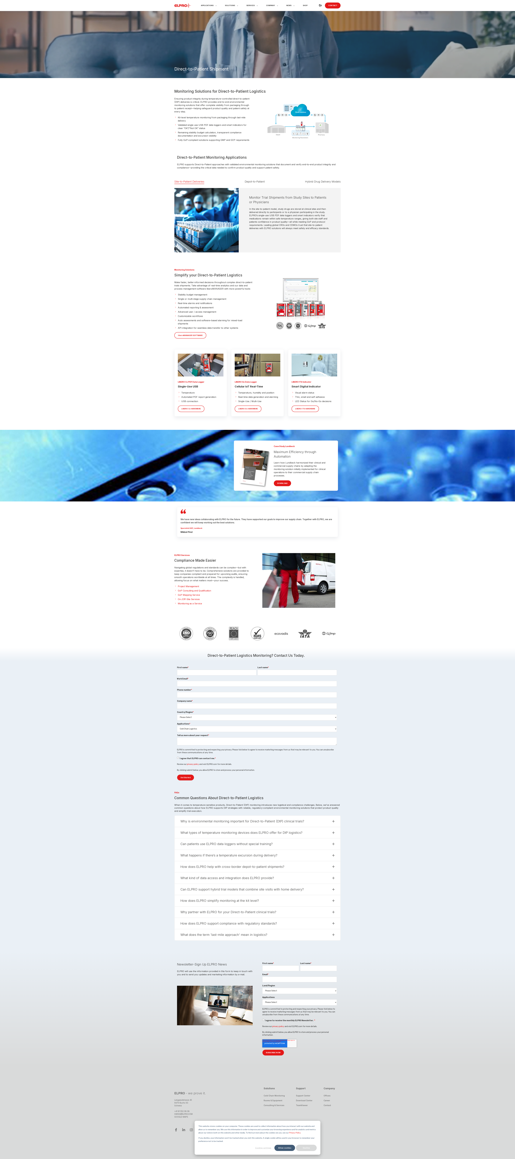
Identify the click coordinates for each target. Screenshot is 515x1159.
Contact (327, 1105)
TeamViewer (302, 1105)
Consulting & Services (274, 1105)
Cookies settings (263, 1148)
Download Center (304, 1100)
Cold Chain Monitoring (274, 1095)
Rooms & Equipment (273, 1100)
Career (327, 1100)
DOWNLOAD (282, 483)
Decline (306, 1148)
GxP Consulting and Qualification (194, 590)
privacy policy (193, 764)
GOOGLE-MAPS (181, 1117)
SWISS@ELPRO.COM (183, 1114)
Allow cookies (284, 1148)
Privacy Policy (294, 1133)
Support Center (303, 1095)
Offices (327, 1095)
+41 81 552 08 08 (182, 1111)
